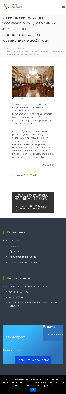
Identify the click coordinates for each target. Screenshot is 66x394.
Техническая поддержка (23, 262)
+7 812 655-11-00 (19, 291)
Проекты (14, 251)
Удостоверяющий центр (22, 256)
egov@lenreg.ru (20, 297)
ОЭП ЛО (14, 240)
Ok (33, 390)
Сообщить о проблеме (33, 360)
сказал (15, 120)
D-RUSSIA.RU (31, 175)
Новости (20, 48)
